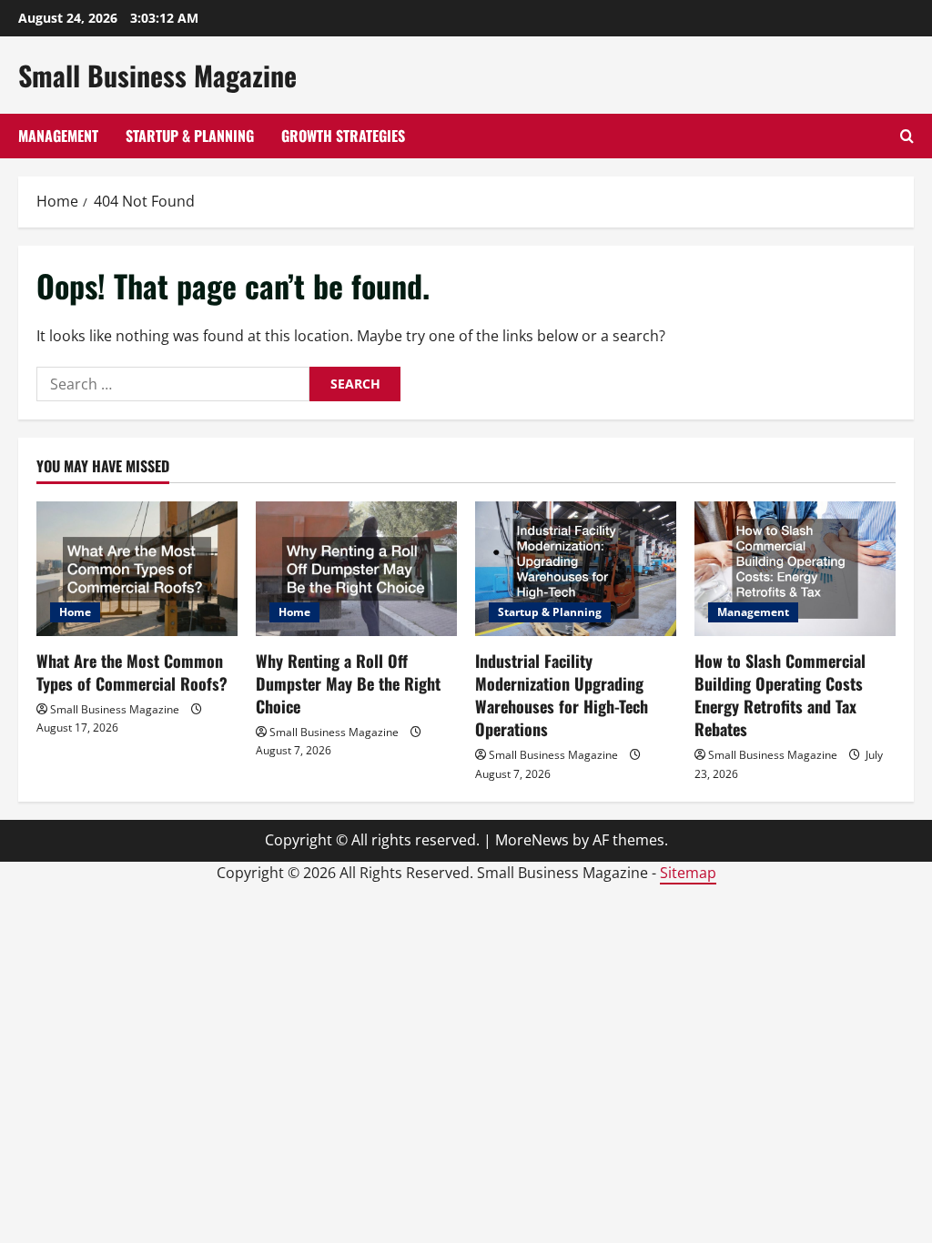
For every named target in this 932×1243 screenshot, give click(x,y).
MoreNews (532, 840)
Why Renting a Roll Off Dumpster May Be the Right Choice (348, 683)
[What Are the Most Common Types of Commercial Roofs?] (137, 568)
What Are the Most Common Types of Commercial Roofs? (132, 672)
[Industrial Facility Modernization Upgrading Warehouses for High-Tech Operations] (575, 568)
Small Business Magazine (157, 75)
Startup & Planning (190, 136)
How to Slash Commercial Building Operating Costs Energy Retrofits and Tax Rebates (780, 695)
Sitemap (688, 873)
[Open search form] (907, 136)
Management (58, 136)
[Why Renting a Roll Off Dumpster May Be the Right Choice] (356, 568)
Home (75, 612)
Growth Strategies (343, 136)
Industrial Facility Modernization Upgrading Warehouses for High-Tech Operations (561, 695)
